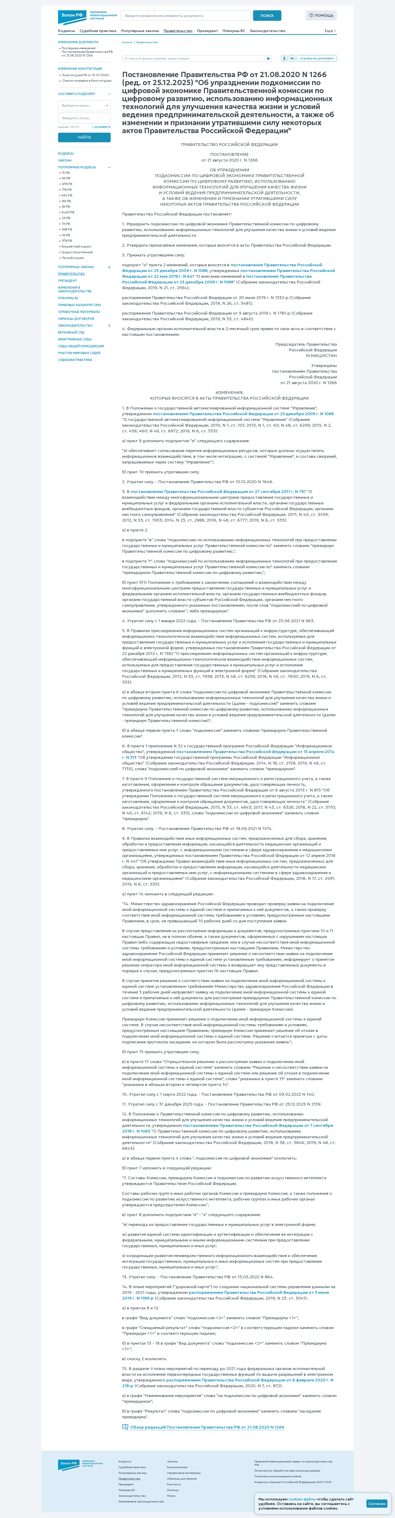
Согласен (377, 1503)
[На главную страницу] (87, 17)
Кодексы (66, 30)
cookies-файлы (302, 1499)
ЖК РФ (66, 201)
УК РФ (66, 235)
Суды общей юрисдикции (81, 346)
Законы (65, 160)
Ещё (329, 30)
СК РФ (66, 218)
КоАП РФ (68, 212)
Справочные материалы (79, 312)
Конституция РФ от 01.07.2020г (85, 75)
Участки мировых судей (79, 353)
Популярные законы (140, 30)
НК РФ (66, 178)
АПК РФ (67, 184)
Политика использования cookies (278, 1476)
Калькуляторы (177, 1467)
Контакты (174, 1484)
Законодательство (268, 30)
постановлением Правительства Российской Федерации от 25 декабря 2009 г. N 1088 (243, 413)
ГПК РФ (67, 190)
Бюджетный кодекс (76, 246)
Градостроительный (77, 252)
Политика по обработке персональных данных (287, 1470)
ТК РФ (66, 224)
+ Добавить (101, 127)
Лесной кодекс (73, 258)
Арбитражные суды (75, 339)
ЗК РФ (66, 207)
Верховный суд (71, 332)
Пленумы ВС (234, 30)
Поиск (267, 15)
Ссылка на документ (317, 58)
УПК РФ (67, 241)
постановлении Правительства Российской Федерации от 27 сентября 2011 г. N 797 (218, 491)
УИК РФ (67, 229)
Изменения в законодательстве (75, 289)
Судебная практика (98, 30)
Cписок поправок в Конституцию (87, 81)
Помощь (324, 15)
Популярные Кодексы (77, 167)
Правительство (178, 30)
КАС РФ (67, 195)
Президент (207, 30)
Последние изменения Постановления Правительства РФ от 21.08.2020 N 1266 (87, 51)
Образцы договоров (76, 319)
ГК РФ (66, 173)
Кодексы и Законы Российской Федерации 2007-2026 (293, 1482)
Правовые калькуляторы (79, 305)
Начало (127, 42)
